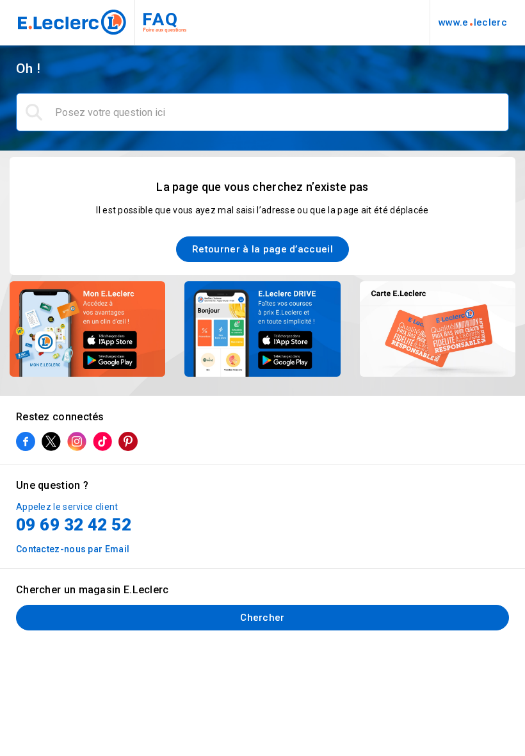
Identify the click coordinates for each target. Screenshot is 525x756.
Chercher (262, 617)
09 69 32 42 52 (73, 524)
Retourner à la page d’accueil (262, 249)
